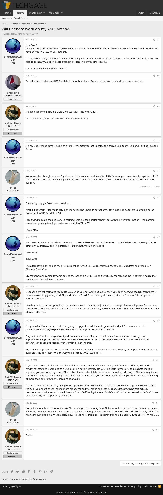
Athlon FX (31, 252)
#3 (158, 106)
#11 (158, 403)
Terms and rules (118, 486)
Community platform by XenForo (81, 492)
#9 (158, 320)
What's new (35, 12)
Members (54, 12)
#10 (158, 360)
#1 (158, 39)
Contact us (104, 486)
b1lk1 (13, 187)
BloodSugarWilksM (13, 33)
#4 (158, 140)
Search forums (21, 18)
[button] (44, 13)
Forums (19, 12)
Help (145, 486)
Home (7, 12)
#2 (158, 75)
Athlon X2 (31, 259)
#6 (158, 197)
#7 (158, 237)
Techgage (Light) (12, 486)
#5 (158, 170)
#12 (158, 429)
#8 (158, 286)
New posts (7, 18)
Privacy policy (134, 486)
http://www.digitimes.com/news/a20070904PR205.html (57, 118)
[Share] (154, 40)
